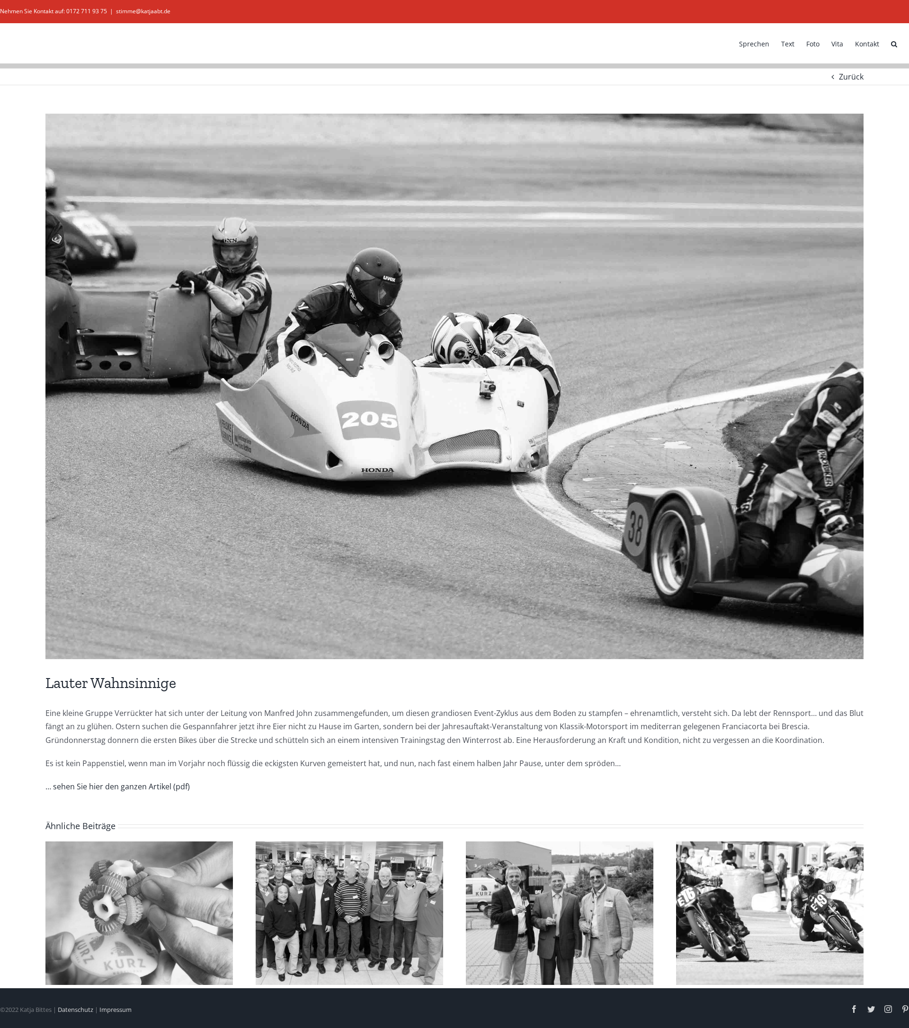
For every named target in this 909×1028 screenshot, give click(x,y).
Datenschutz (75, 1009)
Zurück (851, 77)
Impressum (115, 1009)
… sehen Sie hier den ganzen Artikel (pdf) (117, 786)
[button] (894, 43)
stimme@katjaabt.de (143, 11)
